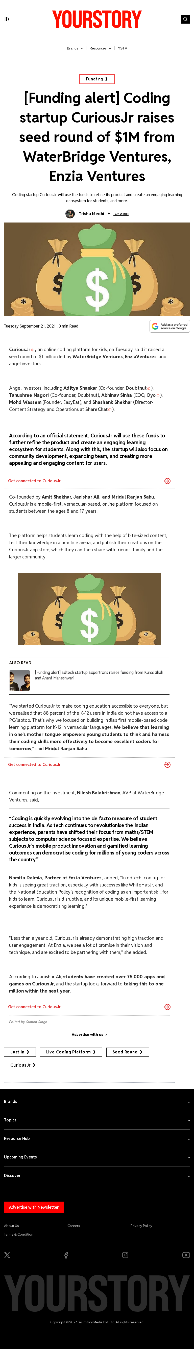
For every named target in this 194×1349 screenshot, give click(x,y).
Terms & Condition (18, 1234)
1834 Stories (121, 213)
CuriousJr (20, 1065)
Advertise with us (87, 1034)
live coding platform (68, 1052)
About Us (11, 1225)
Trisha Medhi (91, 213)
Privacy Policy (141, 1225)
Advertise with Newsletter (34, 1207)
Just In (17, 1052)
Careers (73, 1225)
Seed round (125, 1052)
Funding (94, 79)
